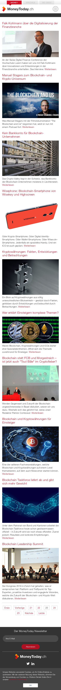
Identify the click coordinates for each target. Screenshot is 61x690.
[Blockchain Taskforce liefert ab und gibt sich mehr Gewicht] (30, 504)
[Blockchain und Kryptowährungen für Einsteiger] (30, 443)
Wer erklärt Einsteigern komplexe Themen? (30, 312)
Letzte (42, 613)
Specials (30, 2)
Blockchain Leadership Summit (22, 544)
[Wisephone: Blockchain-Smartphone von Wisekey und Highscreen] (30, 215)
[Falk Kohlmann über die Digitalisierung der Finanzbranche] (30, 43)
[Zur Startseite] (17, 9)
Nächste (29, 613)
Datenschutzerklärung (17, 679)
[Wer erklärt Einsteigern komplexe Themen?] (30, 329)
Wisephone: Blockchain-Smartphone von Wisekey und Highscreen (29, 192)
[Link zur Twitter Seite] (28, 663)
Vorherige (19, 607)
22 (39, 607)
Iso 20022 (47, 2)
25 (18, 613)
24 (54, 607)
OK (30, 685)
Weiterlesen (50, 69)
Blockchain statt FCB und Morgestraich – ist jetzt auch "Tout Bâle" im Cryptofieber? (29, 359)
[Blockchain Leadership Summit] (30, 565)
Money (14, 2)
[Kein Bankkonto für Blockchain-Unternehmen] (30, 158)
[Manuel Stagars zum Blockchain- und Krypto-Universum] (30, 100)
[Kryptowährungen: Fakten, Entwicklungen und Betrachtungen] (30, 276)
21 (31, 607)
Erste (7, 607)
